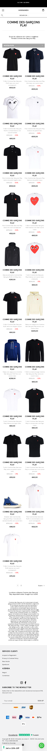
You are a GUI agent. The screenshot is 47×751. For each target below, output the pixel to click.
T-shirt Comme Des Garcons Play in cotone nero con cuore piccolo (34, 469)
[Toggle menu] (3, 10)
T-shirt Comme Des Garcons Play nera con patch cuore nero (12, 469)
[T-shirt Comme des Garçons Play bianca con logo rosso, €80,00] (12, 401)
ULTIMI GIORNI (23, 2)
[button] (23, 46)
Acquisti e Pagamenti (9, 655)
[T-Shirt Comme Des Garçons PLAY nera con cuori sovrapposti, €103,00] (12, 61)
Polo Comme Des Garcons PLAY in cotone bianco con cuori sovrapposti (34, 519)
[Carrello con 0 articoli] (43, 10)
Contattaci (6, 675)
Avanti (40, 586)
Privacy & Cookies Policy (10, 658)
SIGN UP (41, 701)
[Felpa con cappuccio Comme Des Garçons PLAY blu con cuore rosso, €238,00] (12, 351)
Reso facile (6, 661)
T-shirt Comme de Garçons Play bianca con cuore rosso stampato (35, 277)
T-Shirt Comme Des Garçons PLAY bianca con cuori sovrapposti (12, 568)
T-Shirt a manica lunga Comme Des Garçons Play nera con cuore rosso (35, 374)
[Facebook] (25, 683)
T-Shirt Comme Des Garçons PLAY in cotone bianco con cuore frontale (12, 131)
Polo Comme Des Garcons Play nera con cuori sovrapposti (12, 226)
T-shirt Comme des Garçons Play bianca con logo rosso (12, 422)
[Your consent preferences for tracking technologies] (4, 747)
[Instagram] (21, 683)
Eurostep (13, 743)
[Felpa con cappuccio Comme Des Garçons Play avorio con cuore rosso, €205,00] (34, 304)
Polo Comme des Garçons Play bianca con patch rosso (35, 179)
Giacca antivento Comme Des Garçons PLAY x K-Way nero (12, 276)
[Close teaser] (23, 745)
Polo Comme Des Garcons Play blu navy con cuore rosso (35, 82)
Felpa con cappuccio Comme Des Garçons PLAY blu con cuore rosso (12, 374)
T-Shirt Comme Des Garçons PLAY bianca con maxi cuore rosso (34, 227)
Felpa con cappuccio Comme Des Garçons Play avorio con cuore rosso (34, 326)
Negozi (4, 672)
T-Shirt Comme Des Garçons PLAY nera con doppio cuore (12, 325)
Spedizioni (5, 664)
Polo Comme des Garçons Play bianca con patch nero (35, 130)
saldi (35, 638)
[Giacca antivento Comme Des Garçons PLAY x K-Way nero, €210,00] (12, 254)
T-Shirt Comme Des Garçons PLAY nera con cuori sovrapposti (12, 83)
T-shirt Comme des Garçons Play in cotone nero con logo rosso (34, 423)
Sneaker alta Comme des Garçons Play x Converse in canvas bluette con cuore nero (12, 519)
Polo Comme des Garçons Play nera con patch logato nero (12, 179)
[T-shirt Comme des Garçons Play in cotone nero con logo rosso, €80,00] (34, 401)
